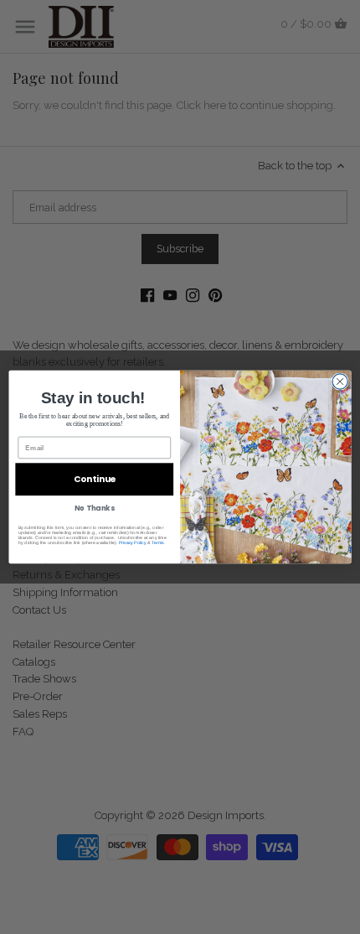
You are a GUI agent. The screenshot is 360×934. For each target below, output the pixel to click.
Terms (157, 542)
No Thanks (94, 508)
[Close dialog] (339, 381)
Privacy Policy (133, 542)
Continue (95, 479)
